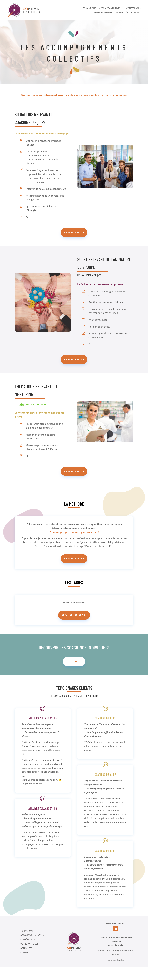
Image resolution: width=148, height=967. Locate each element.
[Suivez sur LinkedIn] (115, 928)
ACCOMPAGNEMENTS (109, 8)
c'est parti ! (74, 661)
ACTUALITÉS (122, 12)
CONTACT (136, 12)
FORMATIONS (89, 8)
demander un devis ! (74, 615)
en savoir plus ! (74, 232)
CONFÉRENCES (133, 8)
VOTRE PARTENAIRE (103, 12)
